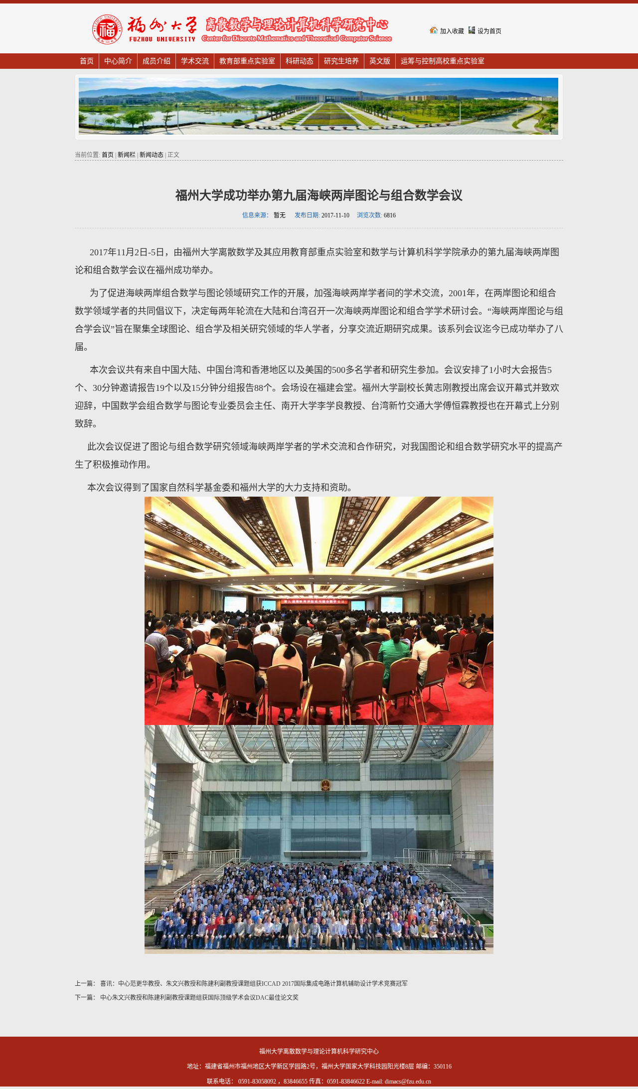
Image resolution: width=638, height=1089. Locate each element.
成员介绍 (156, 61)
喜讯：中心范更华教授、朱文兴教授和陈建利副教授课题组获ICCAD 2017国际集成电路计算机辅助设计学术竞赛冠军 (253, 983)
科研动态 (300, 61)
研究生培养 (341, 61)
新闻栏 (127, 155)
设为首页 (489, 31)
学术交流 (195, 61)
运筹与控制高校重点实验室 (442, 61)
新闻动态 (151, 155)
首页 (87, 61)
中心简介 (118, 61)
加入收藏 (452, 31)
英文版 (379, 61)
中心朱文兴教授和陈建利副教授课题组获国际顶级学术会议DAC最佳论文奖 (199, 997)
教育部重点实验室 (247, 61)
